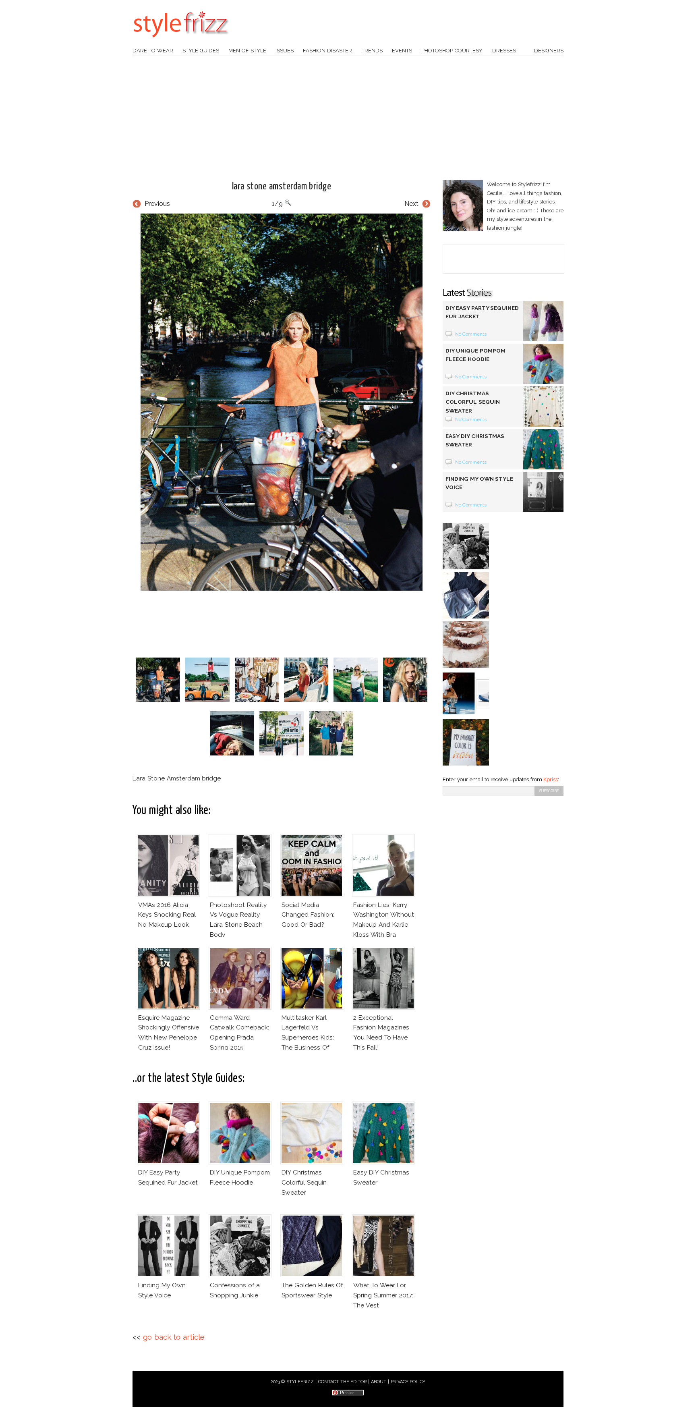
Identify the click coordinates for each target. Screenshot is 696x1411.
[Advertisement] (348, 118)
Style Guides (200, 51)
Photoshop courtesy (452, 51)
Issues (285, 51)
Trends (372, 51)
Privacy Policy (408, 1381)
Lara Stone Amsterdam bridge (281, 186)
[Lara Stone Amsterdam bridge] (282, 402)
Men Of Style (247, 51)
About (378, 1381)
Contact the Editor (342, 1381)
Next (411, 204)
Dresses (504, 51)
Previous (157, 204)
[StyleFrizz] (181, 41)
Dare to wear (153, 51)
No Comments (471, 334)
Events (402, 51)
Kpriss (550, 779)
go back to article (174, 1337)
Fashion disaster (327, 51)
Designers (548, 51)
